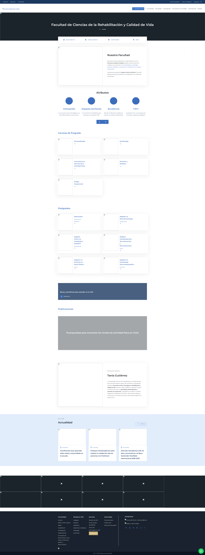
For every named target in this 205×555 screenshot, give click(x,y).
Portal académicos (187, 1)
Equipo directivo (69, 39)
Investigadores (113, 39)
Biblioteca (13, 1)
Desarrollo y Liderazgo (79, 528)
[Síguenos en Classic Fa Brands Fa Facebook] (126, 528)
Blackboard (21, 1)
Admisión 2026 (139, 8)
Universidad (150, 8)
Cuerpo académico (91, 39)
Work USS (92, 527)
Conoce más (65, 296)
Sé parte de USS (93, 520)
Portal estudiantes (174, 1)
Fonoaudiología (127, 65)
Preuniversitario (108, 520)
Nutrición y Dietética (112, 67)
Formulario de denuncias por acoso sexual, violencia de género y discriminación (64, 540)
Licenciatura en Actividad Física (127, 67)
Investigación (167, 8)
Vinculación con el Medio (179, 8)
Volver (102, 29)
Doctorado (76, 533)
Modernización (62, 533)
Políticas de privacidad (106, 553)
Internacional (192, 8)
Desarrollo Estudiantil (110, 525)
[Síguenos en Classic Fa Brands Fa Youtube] (137, 528)
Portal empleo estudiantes (93, 524)
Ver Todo (141, 424)
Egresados (196, 1)
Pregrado (76, 520)
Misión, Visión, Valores (64, 522)
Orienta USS (107, 522)
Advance (75, 522)
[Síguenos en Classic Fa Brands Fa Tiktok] (141, 528)
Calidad (199, 8)
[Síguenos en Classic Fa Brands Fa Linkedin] (133, 528)
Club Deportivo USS (94, 530)
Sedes (136, 39)
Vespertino (76, 525)
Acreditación (61, 528)
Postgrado (76, 530)
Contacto (5, 1)
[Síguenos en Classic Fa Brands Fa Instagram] (144, 528)
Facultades (158, 8)
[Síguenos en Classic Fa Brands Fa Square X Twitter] (130, 528)
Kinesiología (134, 65)
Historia (60, 520)
